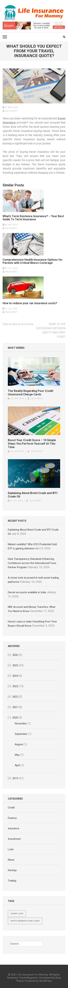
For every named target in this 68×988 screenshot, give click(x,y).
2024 (15, 675)
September (21, 734)
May (17, 754)
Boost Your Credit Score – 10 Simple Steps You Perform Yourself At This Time (32, 443)
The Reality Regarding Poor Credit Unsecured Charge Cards (30, 392)
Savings (12, 870)
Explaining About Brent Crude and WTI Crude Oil (32, 494)
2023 (15, 686)
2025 (15, 665)
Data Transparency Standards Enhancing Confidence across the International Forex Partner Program (32, 563)
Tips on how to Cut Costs (18, 324)
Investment (14, 838)
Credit (11, 807)
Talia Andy (11, 111)
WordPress (45, 980)
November (21, 723)
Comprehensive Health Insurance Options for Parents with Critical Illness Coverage (33, 261)
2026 (15, 655)
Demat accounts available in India (27, 592)
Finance (12, 818)
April (17, 765)
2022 (15, 696)
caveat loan (16, 913)
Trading (12, 880)
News (11, 859)
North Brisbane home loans (25, 921)
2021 (15, 707)
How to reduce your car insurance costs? (30, 303)
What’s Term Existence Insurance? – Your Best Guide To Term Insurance (33, 218)
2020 (15, 717)
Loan (11, 849)
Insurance (13, 828)
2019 (15, 778)
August (19, 744)
